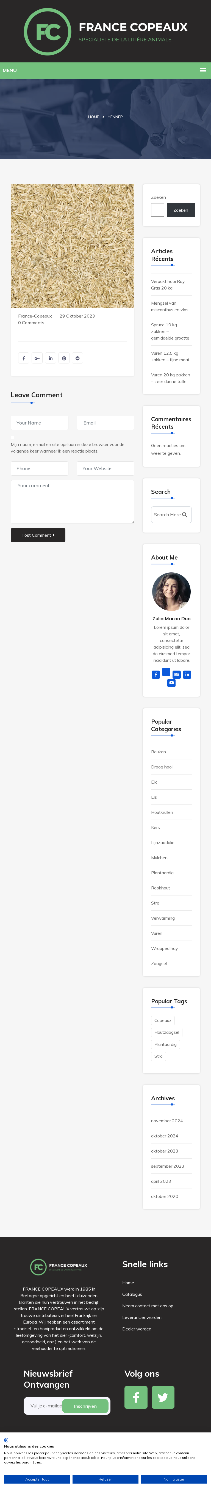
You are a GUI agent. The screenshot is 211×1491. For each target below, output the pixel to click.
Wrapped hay (164, 948)
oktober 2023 (164, 1151)
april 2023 (161, 1181)
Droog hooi (162, 767)
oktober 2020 (164, 1196)
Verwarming (163, 918)
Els (154, 797)
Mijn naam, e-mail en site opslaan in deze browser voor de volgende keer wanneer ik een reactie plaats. (67, 448)
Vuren (156, 933)
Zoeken (158, 197)
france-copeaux (35, 316)
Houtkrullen (162, 812)
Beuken (158, 751)
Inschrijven (85, 1406)
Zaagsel (159, 963)
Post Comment (36, 535)
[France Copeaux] (105, 30)
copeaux (162, 1020)
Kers (155, 827)
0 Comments (31, 322)
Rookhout (160, 888)
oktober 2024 (164, 1136)
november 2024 (167, 1120)
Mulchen (159, 857)
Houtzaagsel (166, 1032)
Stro (155, 903)
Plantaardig (162, 872)
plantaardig (165, 1044)
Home (93, 116)
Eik (154, 782)
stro (158, 1056)
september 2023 (167, 1166)
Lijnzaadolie (162, 842)
